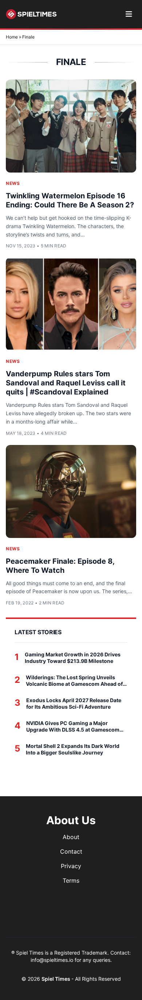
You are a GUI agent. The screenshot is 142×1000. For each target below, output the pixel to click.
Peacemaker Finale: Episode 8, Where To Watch (60, 566)
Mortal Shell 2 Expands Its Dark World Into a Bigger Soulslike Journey (72, 749)
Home (12, 37)
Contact (71, 851)
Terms (71, 880)
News (13, 183)
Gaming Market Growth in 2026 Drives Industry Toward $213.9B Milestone (73, 657)
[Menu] (128, 14)
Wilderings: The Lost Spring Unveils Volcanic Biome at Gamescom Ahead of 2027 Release (74, 680)
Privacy (71, 866)
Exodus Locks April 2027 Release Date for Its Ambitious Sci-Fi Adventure (73, 703)
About (71, 837)
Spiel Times (56, 979)
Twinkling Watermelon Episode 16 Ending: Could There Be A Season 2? (70, 200)
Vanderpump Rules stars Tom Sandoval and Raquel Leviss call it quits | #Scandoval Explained (66, 382)
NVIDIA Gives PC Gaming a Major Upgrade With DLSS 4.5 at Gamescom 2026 (72, 726)
